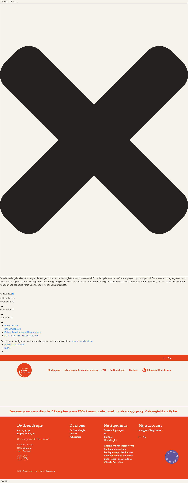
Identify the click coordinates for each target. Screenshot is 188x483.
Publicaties (75, 437)
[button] (94, 140)
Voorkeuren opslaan (60, 341)
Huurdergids (110, 440)
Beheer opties (11, 325)
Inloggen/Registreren (150, 430)
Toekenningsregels (114, 430)
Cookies (5, 481)
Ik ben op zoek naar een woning (81, 370)
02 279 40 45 (134, 411)
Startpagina (54, 370)
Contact (133, 370)
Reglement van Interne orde (119, 445)
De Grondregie (117, 370)
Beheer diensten (12, 329)
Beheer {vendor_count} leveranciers (22, 332)
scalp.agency (49, 471)
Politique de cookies (14, 344)
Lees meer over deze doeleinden (21, 335)
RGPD (7, 348)
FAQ (104, 370)
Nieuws (73, 433)
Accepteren (7, 341)
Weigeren (20, 341)
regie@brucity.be (164, 411)
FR (165, 358)
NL (169, 358)
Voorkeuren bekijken (37, 341)
